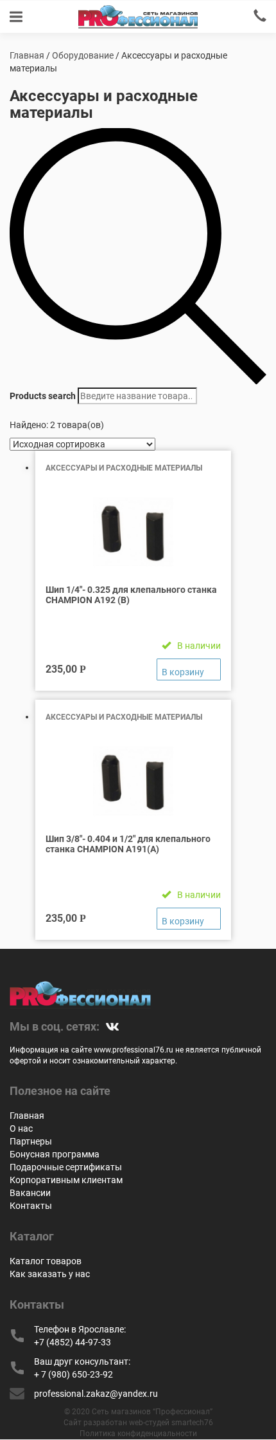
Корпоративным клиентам (66, 1180)
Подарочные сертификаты (66, 1167)
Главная (27, 55)
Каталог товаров (46, 1261)
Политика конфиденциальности (138, 1433)
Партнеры (31, 1141)
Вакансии (30, 1193)
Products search (43, 396)
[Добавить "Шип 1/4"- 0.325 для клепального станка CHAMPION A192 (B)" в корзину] (189, 669)
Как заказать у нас (50, 1274)
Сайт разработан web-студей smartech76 (138, 1422)
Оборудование (83, 55)
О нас (21, 1128)
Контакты (31, 1206)
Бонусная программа (54, 1154)
